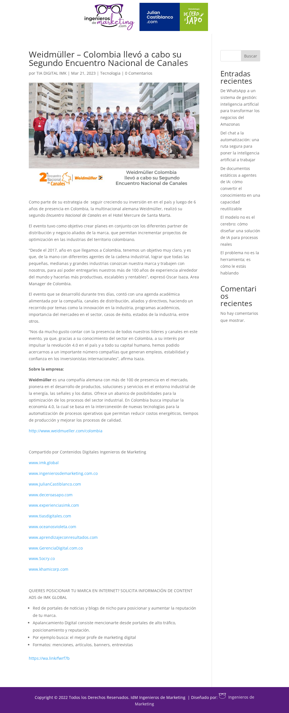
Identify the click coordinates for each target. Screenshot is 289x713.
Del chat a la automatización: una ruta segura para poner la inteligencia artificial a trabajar (239, 146)
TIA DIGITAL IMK (51, 73)
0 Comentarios (138, 73)
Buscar (250, 56)
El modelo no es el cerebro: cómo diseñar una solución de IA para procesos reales (240, 230)
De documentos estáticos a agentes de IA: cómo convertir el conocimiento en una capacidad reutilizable (240, 188)
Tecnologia (110, 73)
